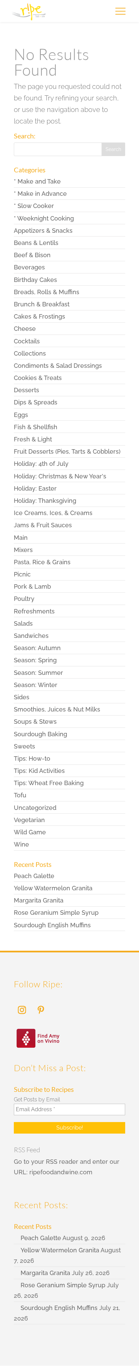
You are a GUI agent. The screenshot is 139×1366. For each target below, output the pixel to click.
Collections (30, 353)
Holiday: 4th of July (41, 463)
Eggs (21, 414)
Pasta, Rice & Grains (42, 562)
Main (21, 537)
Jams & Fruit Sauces (43, 525)
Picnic (22, 574)
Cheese (25, 328)
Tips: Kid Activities (39, 770)
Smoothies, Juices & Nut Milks (57, 709)
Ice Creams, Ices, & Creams (53, 512)
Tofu (20, 795)
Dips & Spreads (35, 402)
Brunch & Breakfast (42, 304)
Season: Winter (35, 684)
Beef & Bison (32, 255)
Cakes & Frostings (39, 316)
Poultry (24, 598)
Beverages (29, 267)
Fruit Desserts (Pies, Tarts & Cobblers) (67, 451)
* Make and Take (37, 181)
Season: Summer (38, 672)
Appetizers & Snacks (43, 230)
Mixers (23, 549)
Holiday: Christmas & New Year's (60, 476)
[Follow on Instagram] (22, 1010)
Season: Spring (35, 660)
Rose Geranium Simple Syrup (56, 912)
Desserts (26, 390)
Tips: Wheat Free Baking (49, 782)
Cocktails (27, 341)
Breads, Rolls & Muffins (46, 292)
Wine (21, 844)
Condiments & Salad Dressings (58, 365)
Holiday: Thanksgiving (45, 500)
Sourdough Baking (40, 734)
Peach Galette (34, 875)
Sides (21, 697)
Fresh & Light (33, 439)
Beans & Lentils (36, 242)
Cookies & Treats (38, 377)
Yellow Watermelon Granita (53, 888)
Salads (23, 623)
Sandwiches (31, 635)
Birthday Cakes (35, 279)
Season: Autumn (37, 647)
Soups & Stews (35, 721)
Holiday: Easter (35, 488)
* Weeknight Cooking (44, 218)
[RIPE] (29, 13)
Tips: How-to (32, 758)
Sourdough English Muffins (52, 925)
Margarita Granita (38, 900)
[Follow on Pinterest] (41, 1010)
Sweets (24, 746)
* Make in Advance (40, 193)
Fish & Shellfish (35, 427)
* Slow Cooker (34, 205)
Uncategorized (35, 807)
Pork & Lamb (32, 586)
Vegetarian (29, 819)
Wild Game (30, 832)
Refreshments (34, 611)
